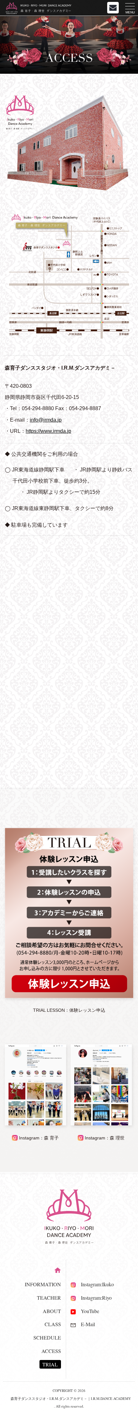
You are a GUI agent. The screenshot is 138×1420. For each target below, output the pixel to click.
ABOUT (52, 1311)
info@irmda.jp (46, 420)
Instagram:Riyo (94, 1297)
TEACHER (49, 1297)
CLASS (53, 1324)
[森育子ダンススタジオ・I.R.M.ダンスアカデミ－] (69, 337)
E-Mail (85, 1324)
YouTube (87, 1311)
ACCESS (51, 1351)
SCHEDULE (47, 1337)
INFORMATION (43, 1284)
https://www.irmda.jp (48, 431)
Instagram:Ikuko (95, 1284)
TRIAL (50, 1364)
